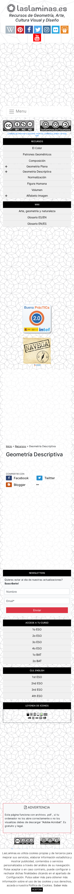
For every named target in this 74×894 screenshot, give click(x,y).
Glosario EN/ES (37, 223)
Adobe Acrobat (51, 822)
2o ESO (37, 635)
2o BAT (37, 661)
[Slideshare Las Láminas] (64, 30)
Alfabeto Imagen (37, 195)
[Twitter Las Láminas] (38, 30)
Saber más (60, 885)
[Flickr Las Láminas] (56, 30)
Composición (37, 160)
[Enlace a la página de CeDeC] (37, 351)
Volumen (37, 190)
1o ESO (37, 629)
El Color (37, 148)
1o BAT (37, 654)
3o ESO (37, 642)
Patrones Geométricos (37, 154)
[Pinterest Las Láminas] (20, 30)
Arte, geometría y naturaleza (37, 211)
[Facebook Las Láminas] (29, 30)
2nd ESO (37, 683)
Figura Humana (37, 183)
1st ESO (37, 677)
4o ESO (37, 648)
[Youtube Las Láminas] (37, 37)
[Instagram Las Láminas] (47, 30)
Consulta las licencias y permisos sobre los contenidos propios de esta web (37, 135)
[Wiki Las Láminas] (10, 30)
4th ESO (37, 696)
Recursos (20, 446)
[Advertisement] (37, 74)
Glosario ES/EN (37, 217)
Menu (20, 111)
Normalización (37, 177)
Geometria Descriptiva (37, 171)
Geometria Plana (37, 166)
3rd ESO (37, 689)
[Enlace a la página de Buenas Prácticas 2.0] (37, 319)
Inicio (9, 446)
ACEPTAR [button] (37, 889)
